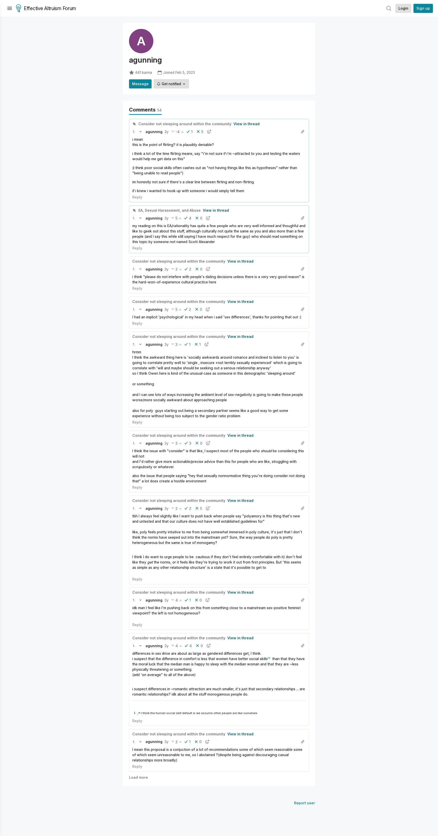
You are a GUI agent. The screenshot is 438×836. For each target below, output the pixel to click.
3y (167, 132)
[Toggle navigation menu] (9, 8)
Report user (304, 803)
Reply (137, 197)
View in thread (246, 124)
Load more (138, 777)
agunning (153, 132)
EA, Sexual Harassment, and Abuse (169, 210)
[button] (133, 131)
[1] (269, 658)
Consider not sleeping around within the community (184, 124)
